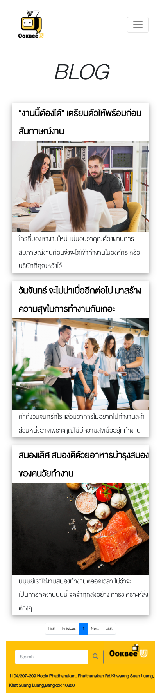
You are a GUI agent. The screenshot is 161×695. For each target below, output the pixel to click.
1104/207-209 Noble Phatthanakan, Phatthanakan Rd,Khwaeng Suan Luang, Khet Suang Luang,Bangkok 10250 (81, 680)
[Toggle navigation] (138, 25)
